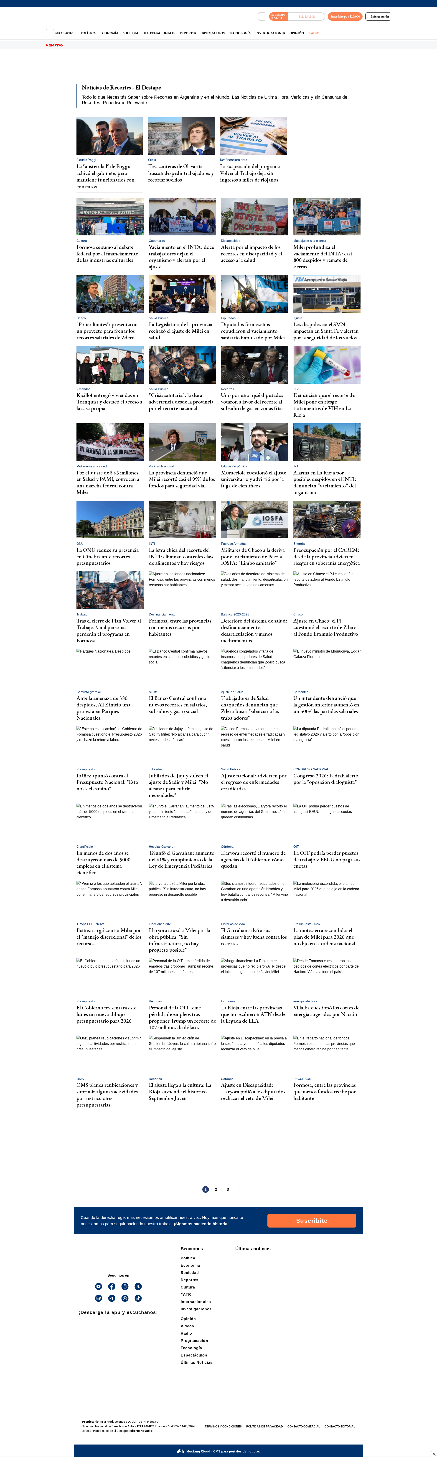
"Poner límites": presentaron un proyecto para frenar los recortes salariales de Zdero (107, 331)
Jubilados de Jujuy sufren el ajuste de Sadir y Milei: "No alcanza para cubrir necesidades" (178, 785)
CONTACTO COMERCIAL (303, 1426)
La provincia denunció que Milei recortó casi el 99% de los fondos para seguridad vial (182, 479)
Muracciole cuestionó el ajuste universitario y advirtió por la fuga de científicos (253, 479)
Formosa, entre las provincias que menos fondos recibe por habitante (324, 1091)
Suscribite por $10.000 (345, 16)
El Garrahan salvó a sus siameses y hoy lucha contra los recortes (254, 937)
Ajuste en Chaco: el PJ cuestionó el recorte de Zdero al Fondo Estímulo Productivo (325, 627)
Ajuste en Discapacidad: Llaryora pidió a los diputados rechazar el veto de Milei (253, 1091)
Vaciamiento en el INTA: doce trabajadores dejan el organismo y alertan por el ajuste (181, 256)
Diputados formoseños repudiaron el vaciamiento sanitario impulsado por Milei (253, 331)
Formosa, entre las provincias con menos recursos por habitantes (180, 627)
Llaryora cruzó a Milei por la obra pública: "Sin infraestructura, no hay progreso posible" (179, 940)
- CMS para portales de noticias (223, 1451)
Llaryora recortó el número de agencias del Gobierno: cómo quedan (253, 859)
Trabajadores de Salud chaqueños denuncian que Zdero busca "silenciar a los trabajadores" (250, 707)
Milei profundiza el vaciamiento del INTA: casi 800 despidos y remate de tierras (322, 256)
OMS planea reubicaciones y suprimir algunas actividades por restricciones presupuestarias (107, 1094)
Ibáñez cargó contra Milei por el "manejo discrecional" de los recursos (108, 937)
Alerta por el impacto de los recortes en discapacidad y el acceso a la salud (251, 253)
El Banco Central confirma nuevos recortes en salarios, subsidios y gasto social (178, 704)
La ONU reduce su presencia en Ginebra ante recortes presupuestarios (107, 556)
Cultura (188, 1287)
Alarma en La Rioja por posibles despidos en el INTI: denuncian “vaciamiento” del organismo (324, 482)
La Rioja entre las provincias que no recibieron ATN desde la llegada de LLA (253, 1014)
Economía (109, 33)
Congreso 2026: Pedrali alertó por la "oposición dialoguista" (325, 779)
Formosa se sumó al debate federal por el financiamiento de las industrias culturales (107, 253)
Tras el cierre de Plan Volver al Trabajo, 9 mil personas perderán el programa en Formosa (108, 630)
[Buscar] (262, 17)
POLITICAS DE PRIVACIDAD (264, 1426)
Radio (314, 33)
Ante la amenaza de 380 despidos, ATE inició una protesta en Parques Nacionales (103, 707)
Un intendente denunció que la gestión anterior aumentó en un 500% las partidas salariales (326, 704)
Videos (187, 1326)
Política (88, 33)
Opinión (297, 33)
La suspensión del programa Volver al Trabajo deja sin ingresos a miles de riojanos (250, 173)
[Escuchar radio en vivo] (306, 16)
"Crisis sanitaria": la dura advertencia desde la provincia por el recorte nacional (181, 401)
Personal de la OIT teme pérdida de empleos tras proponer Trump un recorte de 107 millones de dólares (182, 1017)
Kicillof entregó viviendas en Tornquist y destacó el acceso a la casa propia (109, 401)
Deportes (188, 33)
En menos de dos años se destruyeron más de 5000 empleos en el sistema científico (103, 862)
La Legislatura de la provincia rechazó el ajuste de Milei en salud (180, 331)
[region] (218, 69)
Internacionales (159, 33)
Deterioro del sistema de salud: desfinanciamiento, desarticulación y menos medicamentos (254, 630)
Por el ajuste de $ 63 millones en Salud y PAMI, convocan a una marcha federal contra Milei (107, 482)
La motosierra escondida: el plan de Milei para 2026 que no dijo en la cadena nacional (324, 937)
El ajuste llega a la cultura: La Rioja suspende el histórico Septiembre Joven (180, 1091)
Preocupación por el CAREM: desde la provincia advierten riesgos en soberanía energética (326, 556)
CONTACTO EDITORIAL (340, 1426)
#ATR (186, 1294)
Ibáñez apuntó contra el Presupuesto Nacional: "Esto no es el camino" (107, 782)
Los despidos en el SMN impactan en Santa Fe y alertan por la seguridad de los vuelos (326, 331)
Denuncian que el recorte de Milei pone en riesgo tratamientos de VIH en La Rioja (324, 404)
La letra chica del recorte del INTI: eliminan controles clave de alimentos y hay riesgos (181, 556)
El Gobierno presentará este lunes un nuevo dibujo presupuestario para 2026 (106, 1014)
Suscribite (312, 1220)
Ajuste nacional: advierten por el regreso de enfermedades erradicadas (254, 782)
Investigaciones (270, 33)
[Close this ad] (434, 1454)
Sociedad (131, 33)
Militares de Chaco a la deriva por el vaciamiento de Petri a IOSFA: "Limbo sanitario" (253, 556)
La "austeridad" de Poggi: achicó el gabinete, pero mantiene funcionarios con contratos (105, 176)
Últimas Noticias (197, 1362)
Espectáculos (213, 33)
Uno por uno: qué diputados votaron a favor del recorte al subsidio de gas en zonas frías (252, 401)
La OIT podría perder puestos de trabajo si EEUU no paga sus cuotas (326, 859)
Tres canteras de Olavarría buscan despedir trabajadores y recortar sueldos (181, 173)
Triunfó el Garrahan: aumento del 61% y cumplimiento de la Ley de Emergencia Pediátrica (181, 859)
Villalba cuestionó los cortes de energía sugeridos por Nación (326, 1011)
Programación (194, 1341)
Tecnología (240, 33)
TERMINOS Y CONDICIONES (223, 1426)
